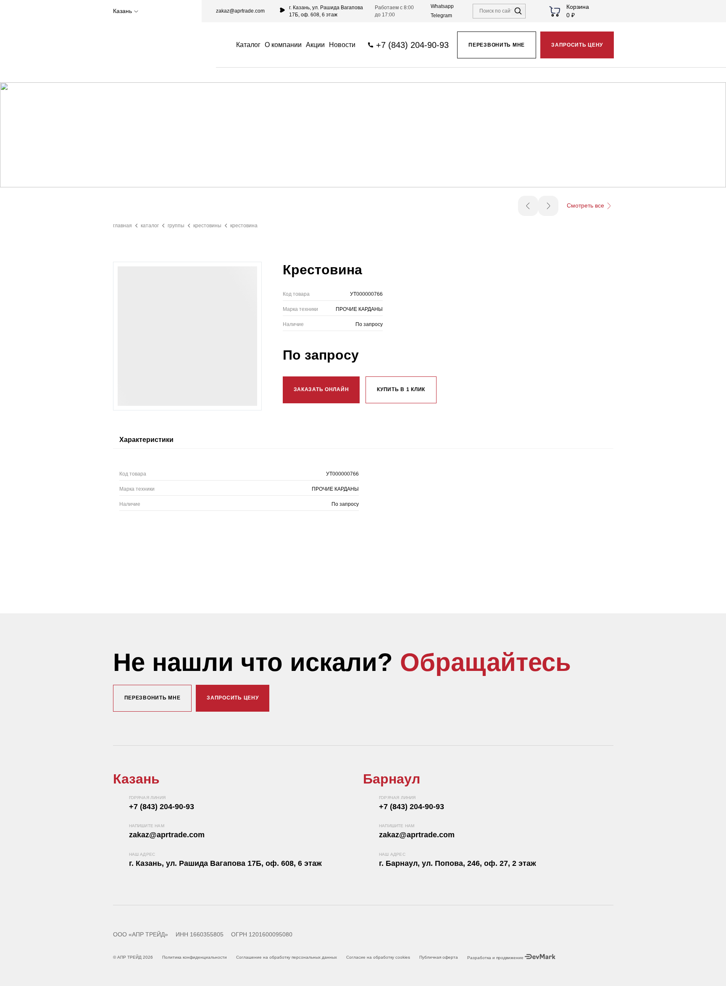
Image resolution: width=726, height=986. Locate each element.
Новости (342, 44)
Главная (122, 226)
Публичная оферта (438, 957)
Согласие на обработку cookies (378, 957)
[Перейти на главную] (150, 45)
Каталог (150, 226)
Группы (176, 226)
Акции (315, 44)
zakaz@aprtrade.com (240, 11)
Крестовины (207, 226)
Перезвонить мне (496, 45)
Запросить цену (577, 45)
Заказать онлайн (321, 389)
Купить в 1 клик (401, 389)
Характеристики (146, 439)
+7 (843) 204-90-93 (161, 806)
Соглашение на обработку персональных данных (286, 957)
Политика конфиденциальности (194, 957)
